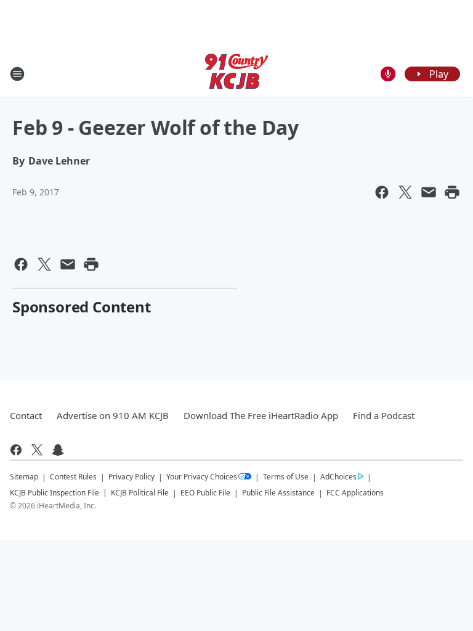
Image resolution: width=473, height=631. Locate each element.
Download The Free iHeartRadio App (261, 415)
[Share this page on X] (405, 192)
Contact (26, 415)
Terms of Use (286, 476)
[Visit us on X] (37, 449)
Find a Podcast (383, 415)
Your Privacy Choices (201, 476)
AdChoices (338, 476)
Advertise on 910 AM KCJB (113, 415)
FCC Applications (355, 492)
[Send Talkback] (388, 74)
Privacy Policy (131, 476)
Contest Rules (73, 476)
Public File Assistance (278, 492)
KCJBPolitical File (140, 492)
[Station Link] (236, 74)
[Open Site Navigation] (17, 74)
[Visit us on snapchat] (58, 449)
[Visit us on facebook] (16, 449)
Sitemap (24, 476)
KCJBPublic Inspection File (54, 492)
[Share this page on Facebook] (381, 192)
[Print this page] (452, 192)
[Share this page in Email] (428, 192)
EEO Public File (205, 492)
